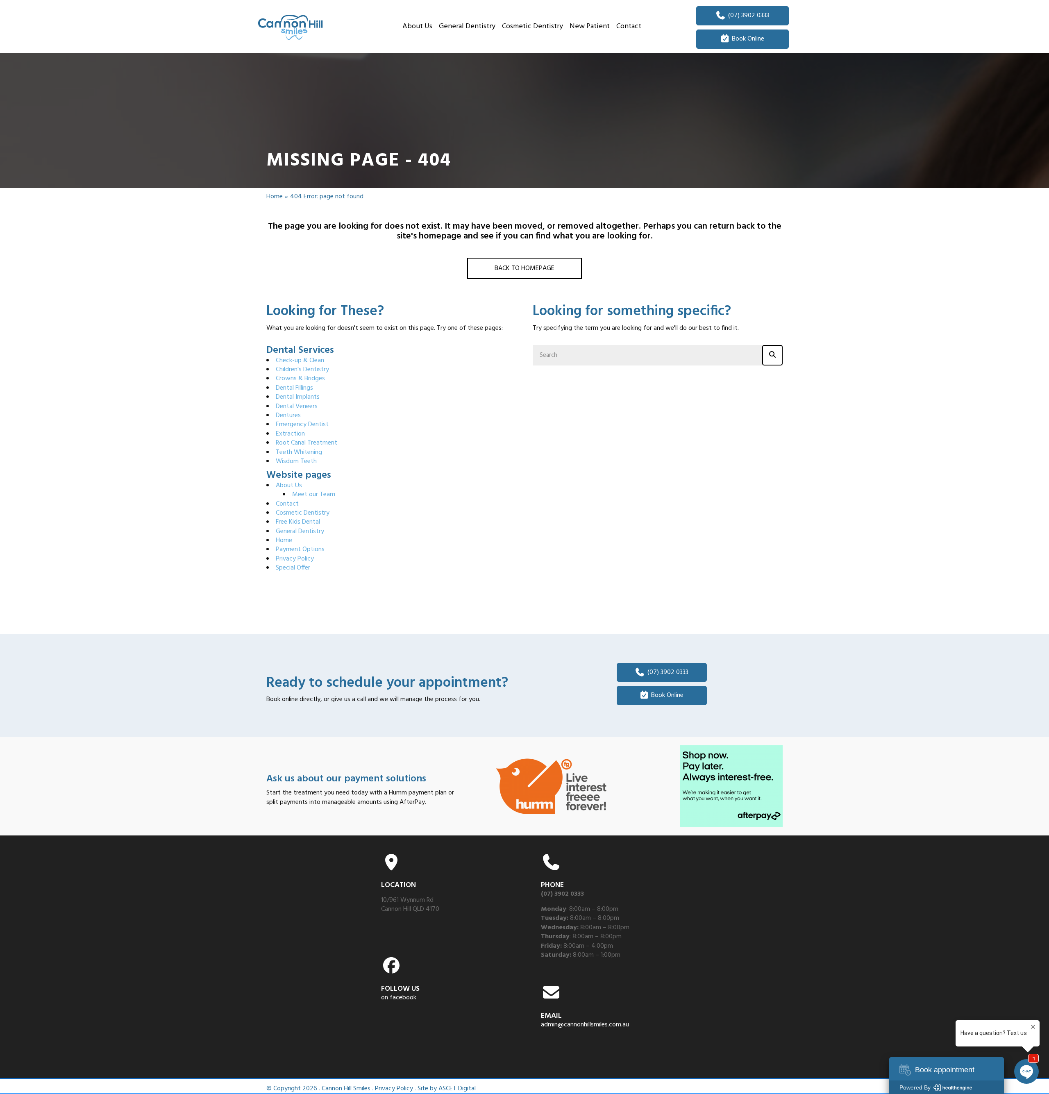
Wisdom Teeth (296, 461)
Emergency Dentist (302, 424)
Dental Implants (298, 397)
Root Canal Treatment (306, 443)
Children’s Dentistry (302, 369)
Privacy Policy (295, 559)
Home (274, 196)
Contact (287, 504)
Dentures (288, 415)
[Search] (772, 355)
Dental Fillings (294, 388)
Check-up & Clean (300, 360)
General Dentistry (300, 531)
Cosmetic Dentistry (302, 513)
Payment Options (300, 549)
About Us (289, 485)
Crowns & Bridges (300, 378)
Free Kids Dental (298, 522)
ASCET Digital (457, 1088)
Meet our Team (313, 494)
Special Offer (293, 568)
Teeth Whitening (299, 452)
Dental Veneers (297, 406)
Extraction (290, 434)
